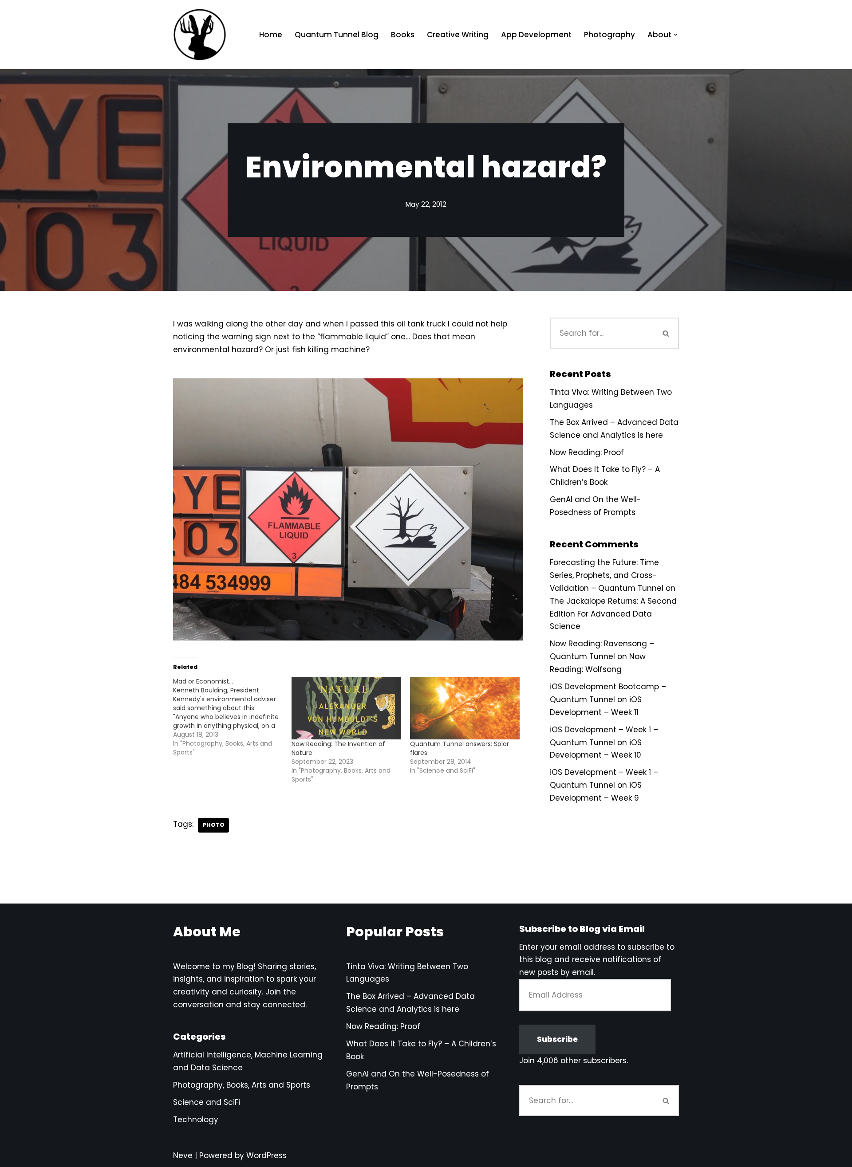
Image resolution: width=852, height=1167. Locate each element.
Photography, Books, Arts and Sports (241, 1085)
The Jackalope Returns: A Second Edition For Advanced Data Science (613, 614)
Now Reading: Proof (587, 452)
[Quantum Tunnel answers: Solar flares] (465, 708)
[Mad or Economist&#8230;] (232, 717)
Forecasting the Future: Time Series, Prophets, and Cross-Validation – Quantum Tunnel (606, 575)
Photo (213, 825)
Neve (183, 1155)
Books (402, 34)
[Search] (666, 333)
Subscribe (557, 1039)
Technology (195, 1119)
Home (270, 34)
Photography (609, 34)
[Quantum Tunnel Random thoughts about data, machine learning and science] (199, 34)
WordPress (266, 1155)
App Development (536, 34)
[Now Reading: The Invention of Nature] (346, 708)
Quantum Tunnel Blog (337, 34)
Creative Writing (458, 34)
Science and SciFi (206, 1102)
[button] (676, 35)
